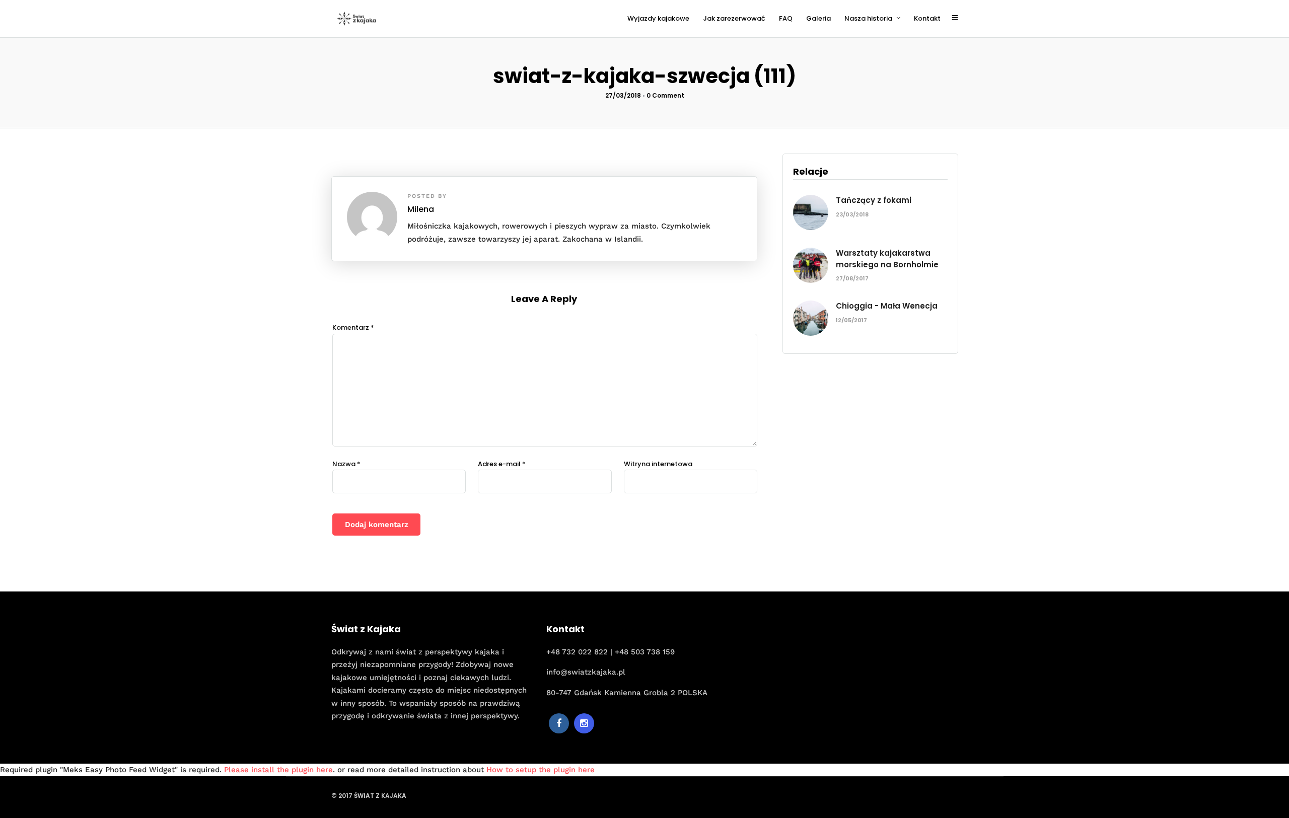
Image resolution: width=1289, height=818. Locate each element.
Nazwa (346, 464)
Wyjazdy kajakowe (658, 18)
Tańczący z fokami (873, 200)
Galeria (818, 18)
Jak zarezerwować (734, 18)
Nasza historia (868, 18)
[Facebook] (559, 723)
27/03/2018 (623, 95)
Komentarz (353, 327)
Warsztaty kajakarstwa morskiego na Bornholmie (887, 259)
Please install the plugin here (278, 769)
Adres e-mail (502, 464)
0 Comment (665, 95)
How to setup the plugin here (540, 769)
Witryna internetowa (658, 464)
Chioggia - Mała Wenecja (887, 306)
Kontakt (927, 18)
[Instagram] (584, 723)
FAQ (786, 18)
